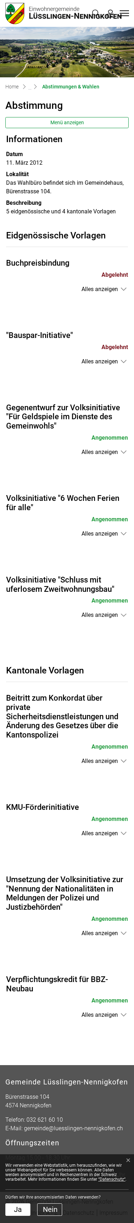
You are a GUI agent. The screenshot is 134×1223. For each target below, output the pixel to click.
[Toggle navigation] (123, 13)
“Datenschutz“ (111, 1179)
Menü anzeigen (67, 122)
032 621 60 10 (44, 1119)
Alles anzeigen (99, 289)
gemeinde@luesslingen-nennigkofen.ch (73, 1128)
